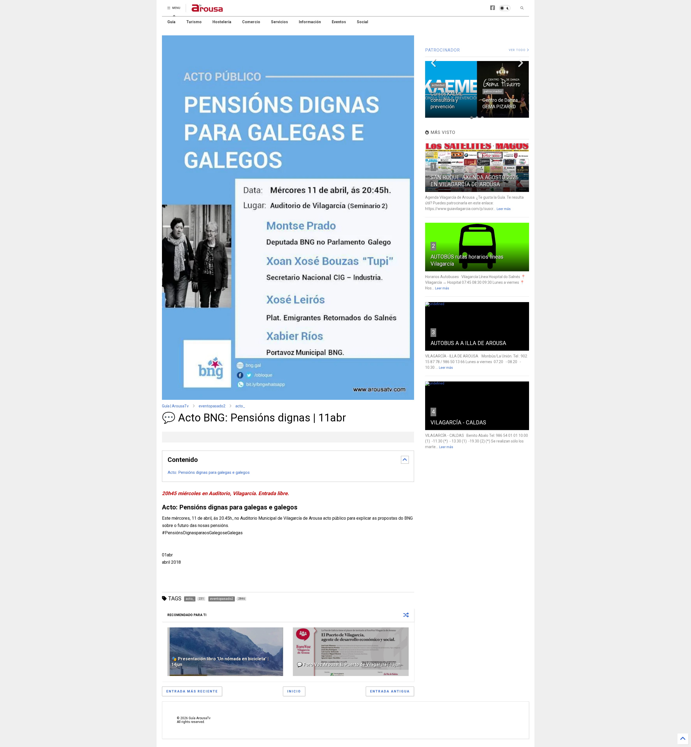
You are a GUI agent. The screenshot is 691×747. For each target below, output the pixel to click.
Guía (171, 22)
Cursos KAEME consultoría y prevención (447, 100)
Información (310, 22)
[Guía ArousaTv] (207, 10)
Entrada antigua (390, 691)
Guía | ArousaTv (175, 406)
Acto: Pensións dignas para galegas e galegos (209, 472)
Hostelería (221, 22)
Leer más (504, 209)
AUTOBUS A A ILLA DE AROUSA (468, 343)
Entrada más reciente (192, 691)
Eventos (339, 22)
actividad (438, 85)
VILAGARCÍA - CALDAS (458, 422)
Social (362, 22)
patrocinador (493, 91)
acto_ (240, 406)
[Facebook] (492, 8)
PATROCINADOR (442, 50)
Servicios (279, 22)
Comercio (251, 22)
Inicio (294, 691)
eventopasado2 (212, 406)
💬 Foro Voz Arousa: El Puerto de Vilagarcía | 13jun (349, 664)
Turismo (194, 22)
